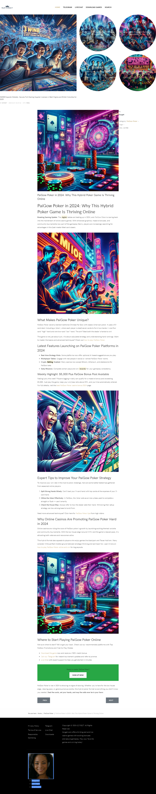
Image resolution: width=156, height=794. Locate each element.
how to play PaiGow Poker (94, 340)
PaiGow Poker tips (83, 513)
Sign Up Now (78, 675)
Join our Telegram (48, 656)
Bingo (137, 28)
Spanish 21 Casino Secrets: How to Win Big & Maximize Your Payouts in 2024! (137, 72)
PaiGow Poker (132, 121)
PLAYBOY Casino (98, 68)
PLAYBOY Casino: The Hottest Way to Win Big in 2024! (98, 72)
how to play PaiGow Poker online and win (53, 547)
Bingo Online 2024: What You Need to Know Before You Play (137, 33)
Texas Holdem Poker (98, 28)
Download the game (49, 653)
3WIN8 (2, 94)
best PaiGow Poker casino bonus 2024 (71, 385)
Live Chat (44, 660)
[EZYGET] (7, 7)
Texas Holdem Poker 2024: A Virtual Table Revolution (98, 33)
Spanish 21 (137, 68)
